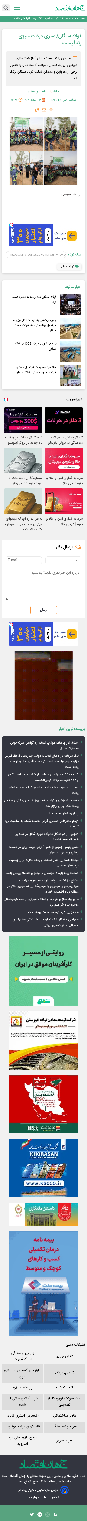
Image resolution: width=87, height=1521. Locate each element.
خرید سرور (64, 1440)
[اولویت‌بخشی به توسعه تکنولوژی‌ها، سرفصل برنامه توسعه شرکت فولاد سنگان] (70, 328)
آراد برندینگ (64, 1373)
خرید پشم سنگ (65, 1427)
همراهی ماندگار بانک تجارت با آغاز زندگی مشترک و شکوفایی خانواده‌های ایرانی (46, 922)
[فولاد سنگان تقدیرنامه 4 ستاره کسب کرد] (70, 305)
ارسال (43, 610)
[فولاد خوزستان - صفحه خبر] (43, 1104)
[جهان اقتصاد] (70, 8)
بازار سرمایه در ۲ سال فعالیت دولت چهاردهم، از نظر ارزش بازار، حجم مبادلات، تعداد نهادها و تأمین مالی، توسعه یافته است (42, 761)
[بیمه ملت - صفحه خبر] (43, 1283)
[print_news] (51, 110)
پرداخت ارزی (22, 1387)
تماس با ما (52, 1497)
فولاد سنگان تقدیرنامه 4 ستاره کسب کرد (34, 299)
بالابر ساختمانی (64, 1416)
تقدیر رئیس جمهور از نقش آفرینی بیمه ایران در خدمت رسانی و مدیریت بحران (43, 850)
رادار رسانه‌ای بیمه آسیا (64, 813)
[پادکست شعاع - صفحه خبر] (43, 971)
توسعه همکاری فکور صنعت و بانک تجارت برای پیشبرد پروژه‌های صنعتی (44, 863)
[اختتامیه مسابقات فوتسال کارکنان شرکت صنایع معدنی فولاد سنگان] (70, 375)
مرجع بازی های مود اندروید (22, 1440)
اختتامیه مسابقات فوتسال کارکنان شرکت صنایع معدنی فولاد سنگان (36, 370)
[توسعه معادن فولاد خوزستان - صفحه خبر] (43, 1040)
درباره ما (33, 1497)
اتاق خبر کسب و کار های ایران (22, 1373)
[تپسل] (11, 224)
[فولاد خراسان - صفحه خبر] (43, 1168)
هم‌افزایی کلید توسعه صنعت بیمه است (53, 912)
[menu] (17, 7)
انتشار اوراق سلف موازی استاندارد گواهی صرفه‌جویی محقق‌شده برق (44, 745)
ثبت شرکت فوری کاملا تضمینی (64, 1401)
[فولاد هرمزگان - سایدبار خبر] (43, 685)
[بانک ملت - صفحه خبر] (43, 1214)
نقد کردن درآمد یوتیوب (22, 1427)
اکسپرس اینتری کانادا (22, 1416)
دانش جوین (64, 1356)
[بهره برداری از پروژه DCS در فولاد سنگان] (70, 351)
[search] (6, 7)
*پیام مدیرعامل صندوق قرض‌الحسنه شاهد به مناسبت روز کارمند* (42, 823)
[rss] (55, 1515)
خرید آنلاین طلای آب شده (22, 1401)
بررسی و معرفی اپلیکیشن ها (22, 1356)
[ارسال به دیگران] (44, 110)
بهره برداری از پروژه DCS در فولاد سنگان (36, 346)
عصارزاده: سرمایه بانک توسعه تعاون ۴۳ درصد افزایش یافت (49, 18)
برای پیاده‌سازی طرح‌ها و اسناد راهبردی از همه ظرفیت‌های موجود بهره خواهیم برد (41, 902)
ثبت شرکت (64, 1387)
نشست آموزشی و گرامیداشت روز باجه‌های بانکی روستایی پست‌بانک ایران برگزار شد (41, 803)
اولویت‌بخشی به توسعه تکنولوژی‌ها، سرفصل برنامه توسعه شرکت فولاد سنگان (34, 325)
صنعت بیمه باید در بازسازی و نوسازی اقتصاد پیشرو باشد (42, 873)
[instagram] (47, 1515)
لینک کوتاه (74, 254)
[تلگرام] (36, 110)
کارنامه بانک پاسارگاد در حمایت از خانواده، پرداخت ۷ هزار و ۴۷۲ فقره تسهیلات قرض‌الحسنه (42, 777)
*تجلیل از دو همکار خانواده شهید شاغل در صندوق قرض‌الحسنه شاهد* (47, 836)
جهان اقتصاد (18, 1476)
